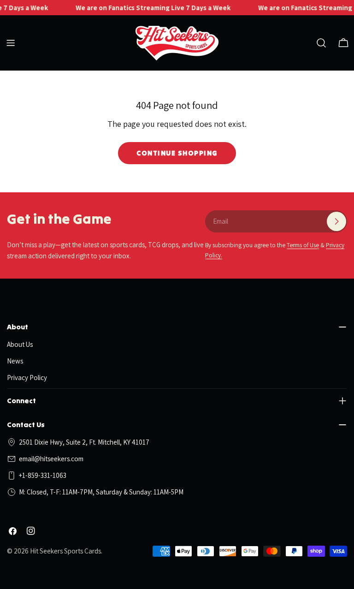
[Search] (321, 43)
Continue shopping (177, 153)
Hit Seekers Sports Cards (65, 551)
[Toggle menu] (10, 43)
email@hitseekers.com (51, 458)
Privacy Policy (27, 377)
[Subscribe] (336, 221)
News (15, 361)
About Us (20, 344)
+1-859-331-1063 (42, 475)
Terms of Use (303, 245)
